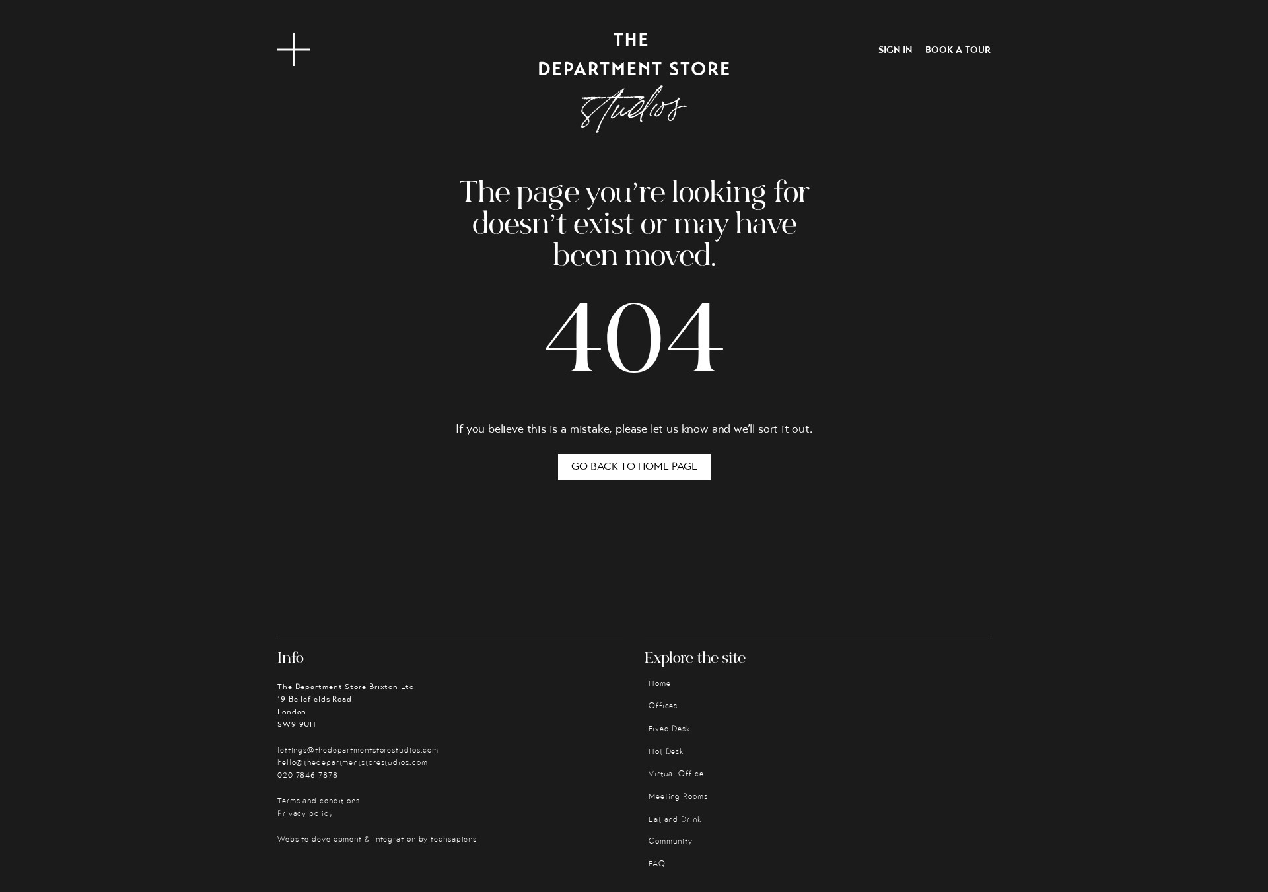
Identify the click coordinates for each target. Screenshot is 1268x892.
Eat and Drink (675, 820)
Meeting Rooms (678, 797)
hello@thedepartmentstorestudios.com (352, 763)
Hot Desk (666, 752)
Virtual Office (676, 774)
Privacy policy (305, 814)
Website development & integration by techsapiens (377, 840)
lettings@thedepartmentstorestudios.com (358, 751)
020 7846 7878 (307, 776)
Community (671, 842)
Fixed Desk (670, 729)
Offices (663, 706)
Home (660, 684)
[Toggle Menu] (293, 49)
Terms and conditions (318, 801)
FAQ (657, 864)
